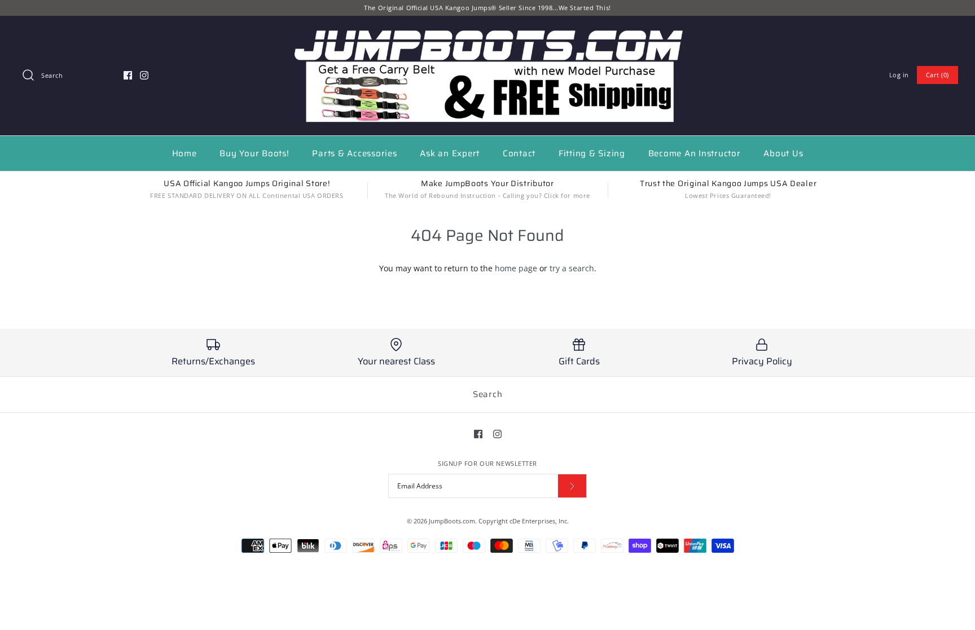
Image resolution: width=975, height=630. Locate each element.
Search (488, 394)
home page (516, 268)
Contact (519, 153)
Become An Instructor (694, 153)
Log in (899, 75)
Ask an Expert (450, 153)
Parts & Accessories (354, 153)
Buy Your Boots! (254, 153)
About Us (783, 153)
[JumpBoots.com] (487, 33)
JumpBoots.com (452, 521)
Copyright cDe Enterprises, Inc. (523, 521)
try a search (572, 268)
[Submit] (572, 485)
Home (184, 153)
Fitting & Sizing (592, 153)
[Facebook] (128, 75)
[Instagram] (144, 75)
